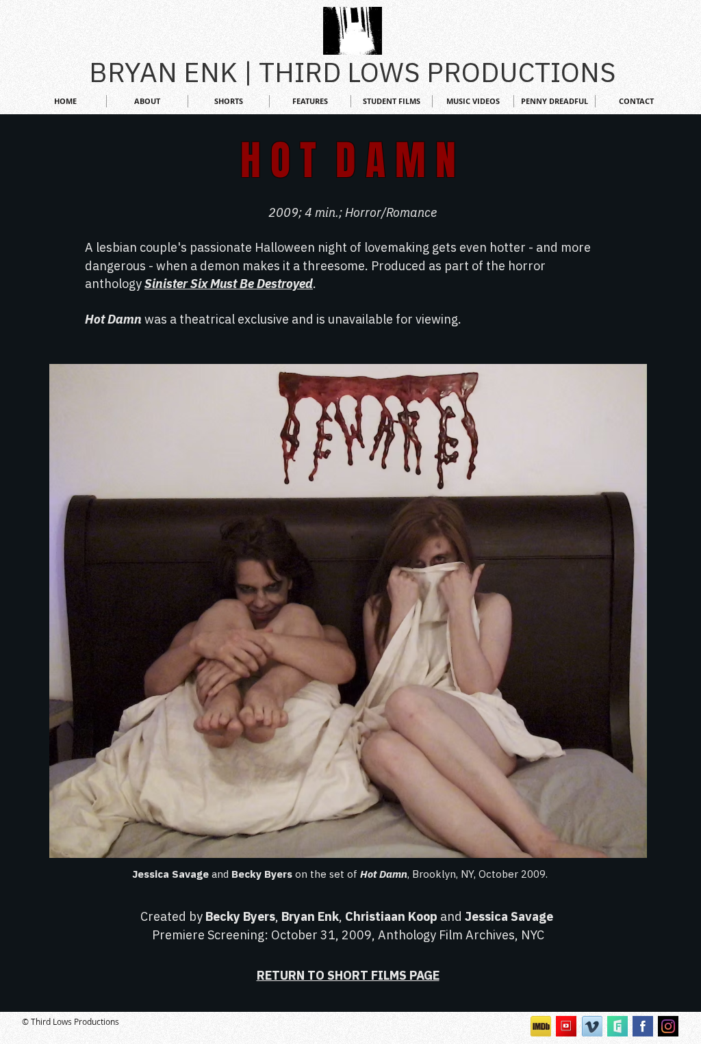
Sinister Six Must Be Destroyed (228, 283)
